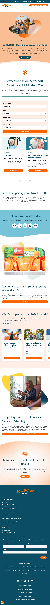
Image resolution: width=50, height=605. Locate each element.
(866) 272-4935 (8, 502)
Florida (32, 567)
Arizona (13, 567)
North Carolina (21, 570)
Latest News (5, 527)
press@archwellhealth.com (8, 532)
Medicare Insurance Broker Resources (11, 518)
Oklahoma (33, 570)
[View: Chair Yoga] (13, 155)
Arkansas (19, 567)
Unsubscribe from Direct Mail (9, 522)
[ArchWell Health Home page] (13, 5)
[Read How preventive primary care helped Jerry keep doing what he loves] (11, 345)
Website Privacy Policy (25, 596)
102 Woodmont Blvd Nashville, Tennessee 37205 (11, 505)
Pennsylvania (41, 570)
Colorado (25, 567)
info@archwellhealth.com (10, 508)
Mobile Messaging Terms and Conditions (25, 599)
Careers (45, 9)
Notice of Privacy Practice (25, 589)
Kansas (37, 567)
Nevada (14, 570)
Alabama (7, 567)
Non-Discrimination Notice (25, 592)
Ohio (28, 570)
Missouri (42, 567)
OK (38, 601)
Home (22, 41)
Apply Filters (25, 131)
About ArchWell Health (8, 515)
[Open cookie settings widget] (2, 602)
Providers (24, 9)
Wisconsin (25, 573)
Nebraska (7, 570)
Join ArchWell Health (8, 9)
